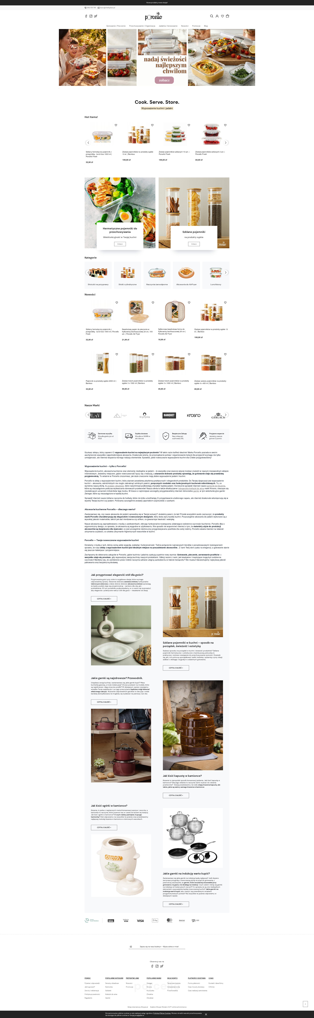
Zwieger (149, 983)
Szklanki (108, 991)
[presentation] (88, 142)
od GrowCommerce (179, 1007)
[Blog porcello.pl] (95, 16)
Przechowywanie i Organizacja (142, 26)
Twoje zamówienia (173, 983)
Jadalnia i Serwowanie (168, 26)
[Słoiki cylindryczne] (127, 273)
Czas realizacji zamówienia (197, 991)
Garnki (107, 998)
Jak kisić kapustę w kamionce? (182, 776)
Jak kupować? (90, 987)
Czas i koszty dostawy (196, 987)
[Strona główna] (153, 16)
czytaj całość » (104, 599)
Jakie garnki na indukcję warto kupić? (186, 873)
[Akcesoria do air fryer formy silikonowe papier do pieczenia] (157, 57)
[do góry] (305, 1004)
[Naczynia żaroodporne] (157, 273)
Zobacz (120, 244)
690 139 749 (91, 8)
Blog (206, 26)
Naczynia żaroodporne (157, 284)
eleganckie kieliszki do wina (191, 488)
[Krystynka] (120, 415)
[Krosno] (169, 415)
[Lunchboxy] (216, 273)
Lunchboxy (215, 284)
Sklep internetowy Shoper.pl (138, 1007)
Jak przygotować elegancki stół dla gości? (117, 575)
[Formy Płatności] (142, 920)
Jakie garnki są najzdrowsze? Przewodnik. (117, 678)
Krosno (149, 987)
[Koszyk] (227, 16)
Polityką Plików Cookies (162, 1013)
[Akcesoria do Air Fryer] (186, 273)
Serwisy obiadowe (112, 983)
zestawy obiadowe (115, 485)
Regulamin (88, 998)
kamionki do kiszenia (215, 485)
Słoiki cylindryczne (128, 284)
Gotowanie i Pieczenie (116, 26)
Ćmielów (150, 994)
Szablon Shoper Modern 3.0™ (160, 1007)
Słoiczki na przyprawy (98, 284)
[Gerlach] (193, 415)
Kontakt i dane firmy (216, 983)
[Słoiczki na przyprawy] (98, 273)
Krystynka (150, 991)
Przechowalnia (172, 991)
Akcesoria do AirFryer (186, 284)
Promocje (196, 26)
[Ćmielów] (95, 415)
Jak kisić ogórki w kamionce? (109, 805)
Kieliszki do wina (111, 994)
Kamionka (109, 987)
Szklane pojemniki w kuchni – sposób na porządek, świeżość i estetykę (188, 644)
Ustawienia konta (173, 987)
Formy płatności (194, 983)
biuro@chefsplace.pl (107, 8)
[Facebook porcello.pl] (86, 16)
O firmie (211, 987)
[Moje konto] (217, 16)
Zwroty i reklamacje (92, 991)
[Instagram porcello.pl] (90, 16)
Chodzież (150, 998)
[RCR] (218, 415)
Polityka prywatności (92, 994)
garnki (196, 491)
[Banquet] (144, 415)
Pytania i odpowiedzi (92, 983)
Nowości (185, 26)
